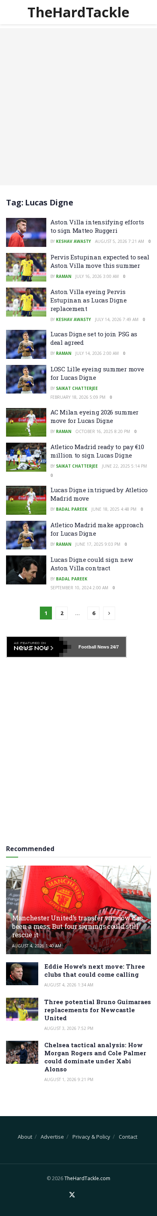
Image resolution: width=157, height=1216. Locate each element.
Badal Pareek (71, 509)
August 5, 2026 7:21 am (119, 241)
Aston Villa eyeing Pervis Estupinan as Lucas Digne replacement (88, 300)
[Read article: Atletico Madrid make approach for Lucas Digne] (26, 535)
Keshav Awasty (73, 241)
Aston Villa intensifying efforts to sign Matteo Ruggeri (97, 226)
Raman (63, 276)
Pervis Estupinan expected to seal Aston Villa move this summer (99, 261)
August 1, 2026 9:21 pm (68, 1079)
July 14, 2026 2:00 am (97, 353)
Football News (93, 646)
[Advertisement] (78, 106)
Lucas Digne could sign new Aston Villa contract (91, 563)
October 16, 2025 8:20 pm (102, 431)
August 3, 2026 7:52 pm (68, 1028)
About (25, 1136)
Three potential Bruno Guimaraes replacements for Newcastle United (97, 1010)
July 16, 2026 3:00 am (97, 276)
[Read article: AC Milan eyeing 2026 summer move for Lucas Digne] (26, 422)
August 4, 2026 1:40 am (36, 946)
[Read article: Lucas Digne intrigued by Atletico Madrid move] (26, 500)
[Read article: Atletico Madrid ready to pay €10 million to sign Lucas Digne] (26, 457)
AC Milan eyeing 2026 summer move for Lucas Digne (94, 416)
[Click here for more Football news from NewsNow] (39, 647)
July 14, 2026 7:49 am (116, 319)
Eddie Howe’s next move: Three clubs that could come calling (94, 970)
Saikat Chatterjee (77, 388)
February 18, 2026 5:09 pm (77, 397)
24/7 (114, 646)
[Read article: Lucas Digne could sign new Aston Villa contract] (26, 569)
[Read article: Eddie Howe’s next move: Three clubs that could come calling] (22, 973)
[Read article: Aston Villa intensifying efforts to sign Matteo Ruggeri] (26, 232)
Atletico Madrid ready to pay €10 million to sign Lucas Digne (97, 451)
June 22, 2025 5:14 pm (124, 466)
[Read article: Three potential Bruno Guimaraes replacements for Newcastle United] (22, 1009)
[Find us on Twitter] (72, 1195)
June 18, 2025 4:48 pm (113, 509)
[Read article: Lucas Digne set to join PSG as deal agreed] (26, 344)
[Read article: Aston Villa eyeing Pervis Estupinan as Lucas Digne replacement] (26, 302)
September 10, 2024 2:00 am (79, 587)
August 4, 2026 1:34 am (68, 985)
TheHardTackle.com (87, 1178)
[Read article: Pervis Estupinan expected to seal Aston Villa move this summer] (26, 267)
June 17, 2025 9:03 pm (97, 544)
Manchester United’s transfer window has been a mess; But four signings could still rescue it (77, 926)
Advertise (52, 1136)
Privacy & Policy (91, 1136)
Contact (128, 1136)
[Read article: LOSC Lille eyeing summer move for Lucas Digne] (26, 379)
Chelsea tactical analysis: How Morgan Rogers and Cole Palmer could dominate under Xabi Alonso (95, 1057)
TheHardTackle (78, 12)
